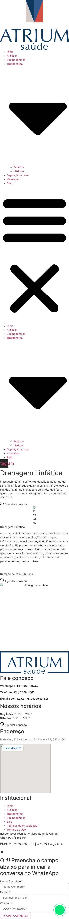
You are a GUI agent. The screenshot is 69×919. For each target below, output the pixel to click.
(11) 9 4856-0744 (27, 686)
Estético (18, 167)
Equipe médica (16, 59)
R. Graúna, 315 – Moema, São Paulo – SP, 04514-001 (33, 739)
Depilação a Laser (18, 175)
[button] (34, 254)
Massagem (13, 179)
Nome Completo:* (11, 881)
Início (10, 51)
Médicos (18, 171)
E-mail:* (5, 892)
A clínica (12, 55)
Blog (9, 183)
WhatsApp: (7, 903)
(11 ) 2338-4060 (24, 692)
